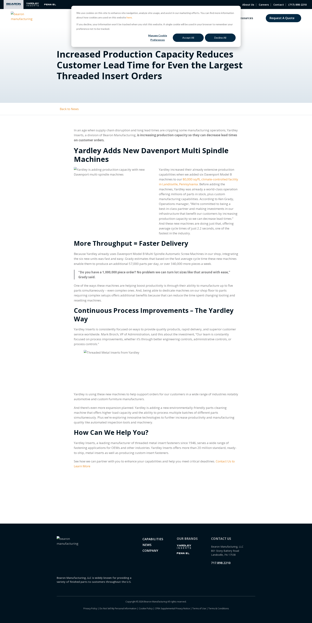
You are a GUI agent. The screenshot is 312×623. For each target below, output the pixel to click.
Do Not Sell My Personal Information (117, 608)
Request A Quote (281, 18)
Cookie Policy (146, 608)
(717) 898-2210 (297, 4)
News (146, 545)
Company (150, 550)
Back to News (69, 109)
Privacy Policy (90, 608)
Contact (278, 4)
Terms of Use (199, 608)
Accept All (188, 37)
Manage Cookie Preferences (157, 37)
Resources (245, 18)
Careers (264, 4)
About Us (248, 4)
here (129, 17)
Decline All (220, 37)
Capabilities (152, 539)
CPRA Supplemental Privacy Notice (172, 608)
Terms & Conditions (218, 608)
